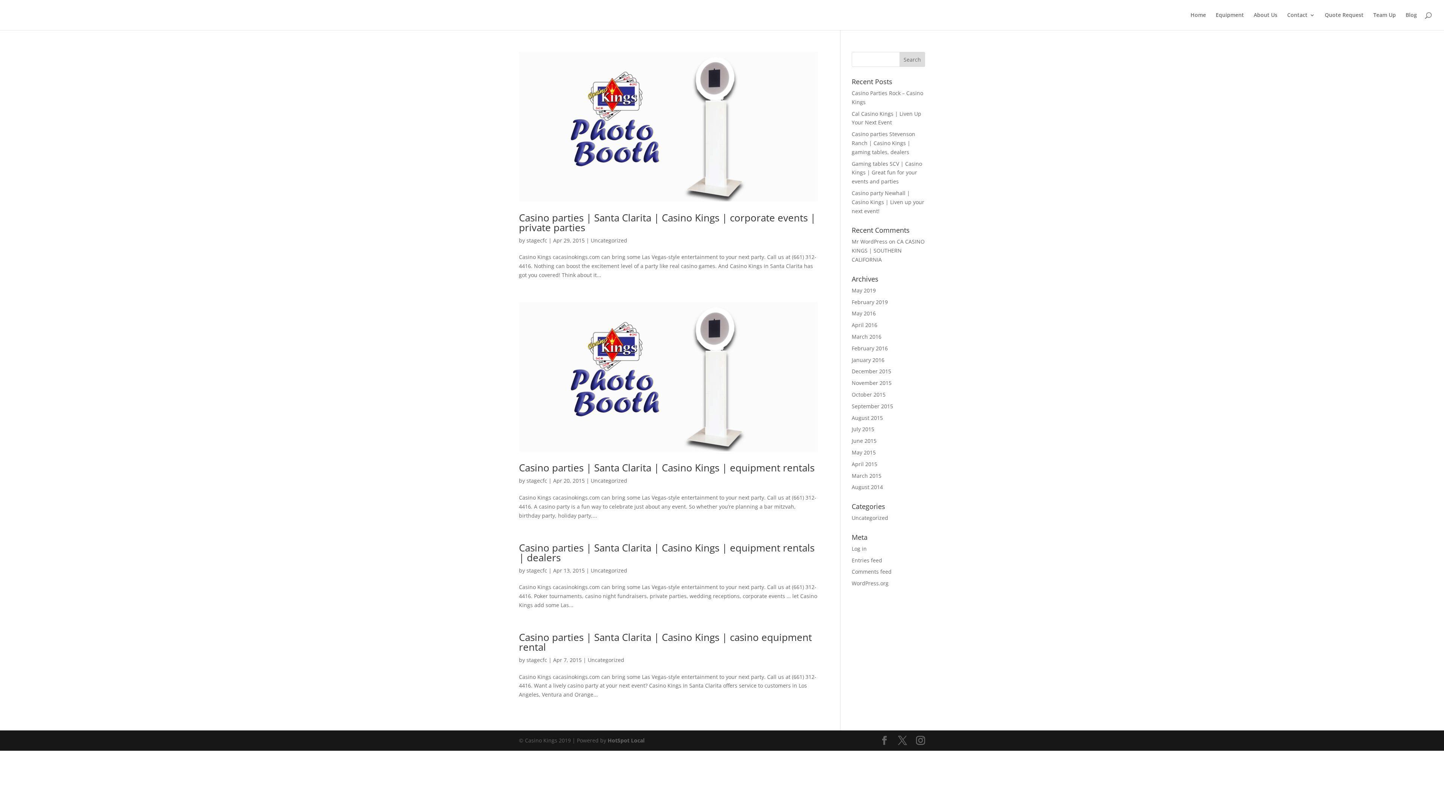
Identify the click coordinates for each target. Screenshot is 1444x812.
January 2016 (868, 360)
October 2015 (869, 394)
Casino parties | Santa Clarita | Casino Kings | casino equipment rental (665, 642)
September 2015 (872, 406)
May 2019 (864, 290)
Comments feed (872, 571)
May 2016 (864, 313)
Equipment (1230, 15)
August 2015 (867, 417)
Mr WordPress (869, 241)
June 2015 (864, 440)
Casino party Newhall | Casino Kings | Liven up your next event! (888, 202)
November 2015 (872, 382)
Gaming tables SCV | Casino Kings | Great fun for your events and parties (887, 172)
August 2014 (867, 487)
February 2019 (870, 302)
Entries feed (867, 560)
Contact (1297, 15)
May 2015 (864, 452)
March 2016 (866, 336)
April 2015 (864, 464)
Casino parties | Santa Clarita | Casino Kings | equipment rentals (667, 467)
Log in (859, 548)
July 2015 (863, 429)
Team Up (1384, 15)
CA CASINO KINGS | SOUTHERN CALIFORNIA (888, 250)
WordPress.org (870, 583)
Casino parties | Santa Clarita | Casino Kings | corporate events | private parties (667, 222)
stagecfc (536, 240)
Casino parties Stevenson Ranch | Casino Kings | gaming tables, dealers (883, 143)
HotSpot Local (626, 740)
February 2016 (870, 348)
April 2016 (864, 325)
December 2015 (871, 371)
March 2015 (866, 475)
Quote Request (1344, 15)
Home (1198, 15)
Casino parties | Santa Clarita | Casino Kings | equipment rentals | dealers (667, 552)
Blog (1411, 15)
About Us (1265, 15)
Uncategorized (609, 240)
